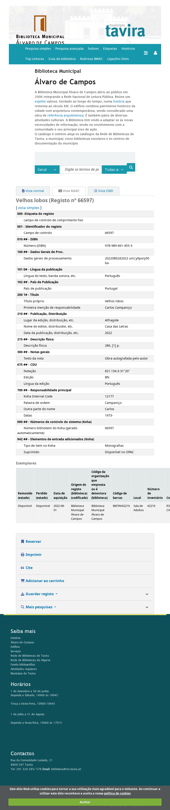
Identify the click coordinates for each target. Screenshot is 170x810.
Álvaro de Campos (22, 642)
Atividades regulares (24, 669)
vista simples (28, 208)
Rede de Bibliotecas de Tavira (30, 655)
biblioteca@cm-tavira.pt (66, 769)
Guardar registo (40, 594)
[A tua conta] (155, 52)
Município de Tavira (23, 673)
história (119, 101)
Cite (29, 568)
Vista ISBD (105, 191)
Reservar (33, 541)
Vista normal (34, 191)
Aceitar (85, 802)
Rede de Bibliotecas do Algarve (30, 660)
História (15, 638)
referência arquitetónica (65, 115)
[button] (145, 52)
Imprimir (33, 554)
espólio (41, 101)
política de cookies (117, 793)
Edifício (15, 646)
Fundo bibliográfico (23, 664)
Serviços (16, 651)
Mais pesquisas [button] (39, 607)
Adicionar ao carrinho (44, 581)
